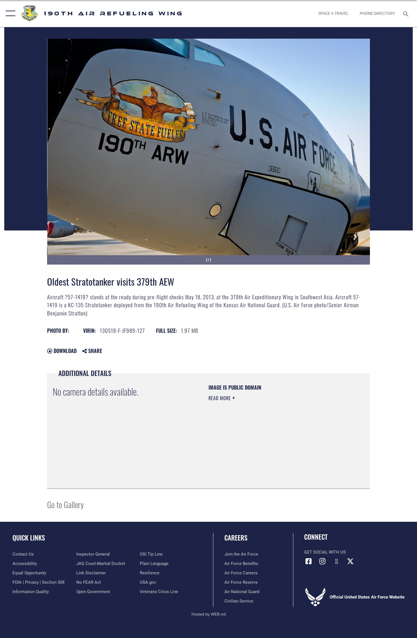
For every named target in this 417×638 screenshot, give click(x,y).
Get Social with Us (325, 552)
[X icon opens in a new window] (350, 561)
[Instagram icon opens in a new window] (322, 561)
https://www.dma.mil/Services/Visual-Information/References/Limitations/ (275, 442)
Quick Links (28, 538)
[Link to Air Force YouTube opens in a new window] (336, 561)
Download (64, 350)
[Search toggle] (407, 13)
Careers (235, 538)
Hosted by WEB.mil (208, 614)
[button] (9, 13)
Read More (220, 398)
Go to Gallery (65, 504)
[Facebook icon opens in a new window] (308, 561)
